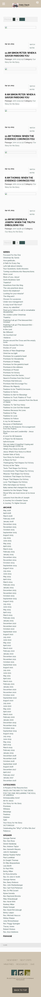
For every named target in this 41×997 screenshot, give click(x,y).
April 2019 (7, 745)
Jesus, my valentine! (11, 307)
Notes (32, 48)
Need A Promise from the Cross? (16, 378)
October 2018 (8, 761)
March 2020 (7, 714)
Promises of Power (11, 370)
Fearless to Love (10, 416)
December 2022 (9, 623)
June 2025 (7, 541)
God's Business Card (11, 280)
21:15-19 (20, 59)
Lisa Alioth (7, 866)
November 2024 (9, 560)
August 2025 (8, 535)
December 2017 (9, 770)
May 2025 (7, 544)
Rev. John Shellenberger (13, 885)
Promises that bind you (12, 381)
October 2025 (8, 530)
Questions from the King (13, 285)
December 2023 (9, 590)
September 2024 (10, 566)
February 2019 (9, 750)
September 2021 (10, 665)
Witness (6, 809)
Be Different (8, 332)
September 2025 (10, 533)
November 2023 (9, 593)
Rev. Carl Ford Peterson (12, 888)
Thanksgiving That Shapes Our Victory (18, 463)
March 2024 (7, 582)
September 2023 (10, 599)
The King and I (9, 296)
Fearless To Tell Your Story (14, 405)
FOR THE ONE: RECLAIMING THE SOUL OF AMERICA (19, 794)
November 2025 (9, 527)
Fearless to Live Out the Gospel (16, 408)
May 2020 (7, 709)
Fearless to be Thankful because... (17, 389)
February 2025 (9, 552)
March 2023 (7, 615)
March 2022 (7, 648)
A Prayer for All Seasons (13, 439)
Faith (5, 820)
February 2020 (9, 717)
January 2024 (8, 588)
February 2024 (9, 585)
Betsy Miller (8, 871)
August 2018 (8, 767)
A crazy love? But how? (12, 305)
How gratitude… (9, 261)
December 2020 (9, 690)
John (15, 59)
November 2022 (9, 626)
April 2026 (7, 513)
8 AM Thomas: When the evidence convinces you (20, 179)
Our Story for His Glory (14, 232)
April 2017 (7, 772)
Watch (32, 44)
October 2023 (8, 596)
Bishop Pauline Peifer (12, 855)
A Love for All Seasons (12, 436)
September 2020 (10, 698)
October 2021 (8, 662)
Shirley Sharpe (9, 918)
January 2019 (8, 753)
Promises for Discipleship (13, 359)
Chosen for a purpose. (12, 299)
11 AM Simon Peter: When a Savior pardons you (20, 54)
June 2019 (7, 739)
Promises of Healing (11, 362)
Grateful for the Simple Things (15, 490)
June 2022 (7, 640)
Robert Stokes (9, 929)
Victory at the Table (11, 465)
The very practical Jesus (13, 288)
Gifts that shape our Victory (14, 485)
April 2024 (7, 579)
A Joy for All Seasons (11, 421)
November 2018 (9, 759)
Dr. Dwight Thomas (10, 860)
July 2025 (7, 538)
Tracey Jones (8, 926)
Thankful (6, 317)
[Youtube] (27, 972)
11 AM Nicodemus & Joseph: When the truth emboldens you (20, 222)
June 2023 (7, 607)
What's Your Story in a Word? (14, 449)
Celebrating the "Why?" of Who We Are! (19, 828)
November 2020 (9, 692)
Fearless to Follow (11, 419)
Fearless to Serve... (11, 392)
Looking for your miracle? (13, 294)
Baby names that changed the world (17, 488)
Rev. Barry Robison (10, 882)
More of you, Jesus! (11, 277)
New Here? (12, 960)
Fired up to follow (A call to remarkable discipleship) (19, 311)
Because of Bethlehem (12, 424)
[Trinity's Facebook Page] (14, 972)
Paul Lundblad (9, 857)
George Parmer (9, 838)
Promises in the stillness (13, 367)
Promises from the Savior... (13, 375)
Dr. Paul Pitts (8, 869)
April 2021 (7, 679)
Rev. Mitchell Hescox (11, 915)
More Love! (8, 274)
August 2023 (8, 601)
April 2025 (7, 546)
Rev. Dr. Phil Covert (10, 891)
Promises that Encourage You (15, 384)
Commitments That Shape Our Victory (18, 471)
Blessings (7, 812)
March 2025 (7, 549)
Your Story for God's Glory (13, 457)
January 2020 (8, 720)
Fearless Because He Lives (14, 410)
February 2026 (9, 519)
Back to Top (20, 990)
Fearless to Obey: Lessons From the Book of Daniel (20, 401)
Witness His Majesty (11, 386)
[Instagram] (21, 972)
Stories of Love (9, 348)
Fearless (6, 814)
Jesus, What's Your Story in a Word (17, 452)
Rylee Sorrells (9, 893)
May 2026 (7, 510)
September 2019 (10, 731)
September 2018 (10, 764)
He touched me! (10, 335)
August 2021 (8, 668)
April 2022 (7, 645)
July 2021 (6, 670)
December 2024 (9, 557)
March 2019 (7, 747)
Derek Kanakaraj (9, 844)
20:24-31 (20, 143)
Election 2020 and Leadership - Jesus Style (18, 432)
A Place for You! (9, 460)
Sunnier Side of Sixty (11, 454)
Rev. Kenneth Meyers (11, 849)
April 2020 (7, 712)
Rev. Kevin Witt (9, 902)
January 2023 (8, 621)
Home (5, 945)
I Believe (6, 338)
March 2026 (7, 516)
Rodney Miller (8, 904)
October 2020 (8, 695)
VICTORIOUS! (8, 825)
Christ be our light (10, 353)
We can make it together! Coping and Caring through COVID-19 (18, 445)
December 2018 (9, 756)
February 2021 (8, 684)
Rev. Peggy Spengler (11, 924)
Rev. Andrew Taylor (11, 846)
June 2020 (7, 706)
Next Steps (25, 960)
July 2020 (7, 703)
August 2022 (8, 634)
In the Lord (7, 329)
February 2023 (9, 618)
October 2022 (8, 629)
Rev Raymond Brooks (12, 896)
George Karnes (9, 880)
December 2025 (9, 524)
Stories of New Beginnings (14, 351)
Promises (7, 806)
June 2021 (7, 673)
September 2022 (10, 632)
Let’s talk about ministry (12, 266)
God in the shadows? (11, 291)
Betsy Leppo (8, 913)
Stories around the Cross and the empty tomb (19, 341)
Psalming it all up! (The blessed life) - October (18, 321)
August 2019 (8, 734)
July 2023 (7, 604)
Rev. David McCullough (12, 910)
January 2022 (8, 654)
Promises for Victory (11, 373)
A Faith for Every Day (11, 263)
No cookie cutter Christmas (14, 315)
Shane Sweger (9, 907)
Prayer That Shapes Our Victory (16, 479)
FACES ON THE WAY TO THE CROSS (18, 791)
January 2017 (8, 778)
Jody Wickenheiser (11, 921)
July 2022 (7, 637)
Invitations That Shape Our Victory (17, 476)
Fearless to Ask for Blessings (15, 395)
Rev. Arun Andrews (10, 932)
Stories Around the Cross (13, 345)
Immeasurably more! (11, 798)
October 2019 (8, 728)
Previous (7, 19)
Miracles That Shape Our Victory (16, 474)
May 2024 (7, 577)
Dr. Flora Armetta (10, 874)
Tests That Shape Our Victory (15, 468)
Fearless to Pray (10, 413)
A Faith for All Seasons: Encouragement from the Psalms (19, 428)
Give (32, 964)
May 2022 (7, 643)
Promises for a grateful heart (15, 356)
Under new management (13, 302)
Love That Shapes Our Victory (15, 482)
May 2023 (7, 610)
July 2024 (7, 571)
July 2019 (7, 736)
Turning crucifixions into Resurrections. (19, 272)
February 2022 (9, 651)
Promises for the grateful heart (15, 364)
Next (22, 19)
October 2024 (8, 563)
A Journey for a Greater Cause (15, 500)
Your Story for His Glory (12, 823)
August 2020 (8, 701)
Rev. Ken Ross (9, 841)
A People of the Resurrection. (15, 788)
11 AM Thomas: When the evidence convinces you (20, 137)
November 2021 (9, 659)
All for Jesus (8, 801)
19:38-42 (20, 229)
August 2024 (8, 568)
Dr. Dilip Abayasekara (11, 863)
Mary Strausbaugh (10, 899)
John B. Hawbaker (10, 852)
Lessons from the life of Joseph (16, 498)
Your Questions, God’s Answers (15, 269)
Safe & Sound (8, 442)
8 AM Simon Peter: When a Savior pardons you (20, 96)
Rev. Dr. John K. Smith (11, 877)
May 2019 (7, 742)
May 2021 (7, 676)
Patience (6, 831)
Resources (22, 964)
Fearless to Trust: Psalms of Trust (17, 397)
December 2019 (9, 723)
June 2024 (7, 574)
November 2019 (9, 725)
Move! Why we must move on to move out (19, 494)
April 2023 (7, 612)
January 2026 (8, 521)
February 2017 (8, 775)
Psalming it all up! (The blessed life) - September (18, 326)
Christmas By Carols (11, 258)
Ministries (9, 964)
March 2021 (7, 681)
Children (6, 817)
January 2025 (8, 555)
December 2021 (9, 656)
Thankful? (7, 283)
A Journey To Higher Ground (14, 503)
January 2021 (8, 687)
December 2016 (9, 781)
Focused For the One (12, 255)
